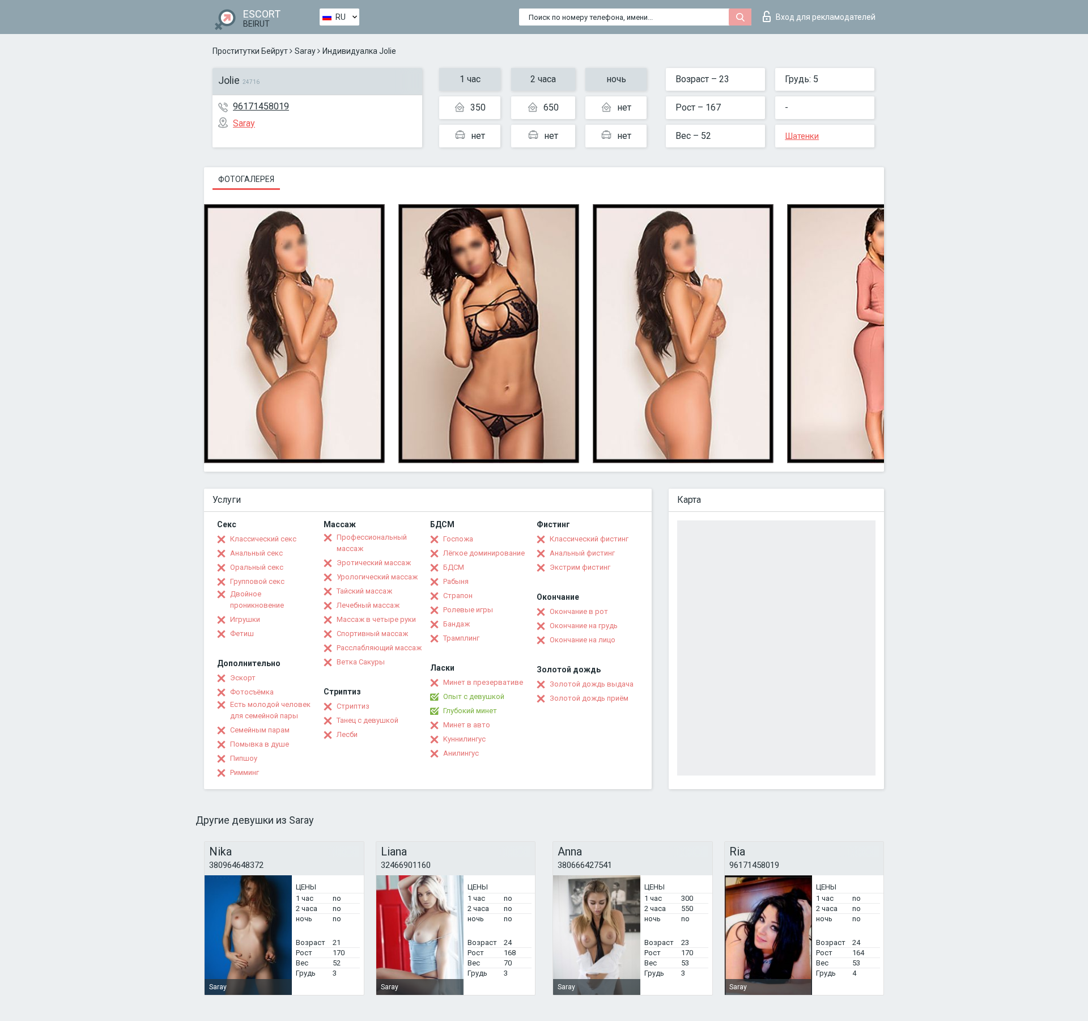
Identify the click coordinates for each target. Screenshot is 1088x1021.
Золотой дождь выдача (592, 684)
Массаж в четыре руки (376, 619)
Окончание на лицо (582, 640)
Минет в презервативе (483, 682)
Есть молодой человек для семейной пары (270, 710)
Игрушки (245, 619)
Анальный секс (256, 553)
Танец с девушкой (367, 720)
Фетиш (242, 633)
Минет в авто (466, 725)
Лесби (347, 734)
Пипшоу (243, 758)
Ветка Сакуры (361, 662)
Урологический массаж (377, 577)
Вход (826, 17)
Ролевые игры (468, 609)
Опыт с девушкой (473, 696)
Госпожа (458, 539)
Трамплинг (461, 638)
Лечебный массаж (368, 605)
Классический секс (263, 539)
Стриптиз (353, 706)
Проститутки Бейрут (250, 51)
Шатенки (802, 136)
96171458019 (261, 106)
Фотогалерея (246, 179)
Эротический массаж (374, 562)
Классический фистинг (589, 539)
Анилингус (461, 753)
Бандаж (456, 624)
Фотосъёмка (252, 692)
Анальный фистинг (582, 553)
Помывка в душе (259, 744)
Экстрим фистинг (580, 567)
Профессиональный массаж (372, 543)
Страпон (458, 595)
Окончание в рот (579, 611)
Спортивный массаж (372, 633)
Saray (305, 51)
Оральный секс (256, 567)
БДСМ (453, 567)
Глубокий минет (470, 710)
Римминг (244, 772)
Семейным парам (260, 730)
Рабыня (456, 581)
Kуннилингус (464, 739)
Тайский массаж (364, 591)
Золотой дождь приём (589, 698)
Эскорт (243, 677)
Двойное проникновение (257, 599)
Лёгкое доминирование (484, 553)
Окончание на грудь (584, 625)
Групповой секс (257, 581)
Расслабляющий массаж (379, 647)
